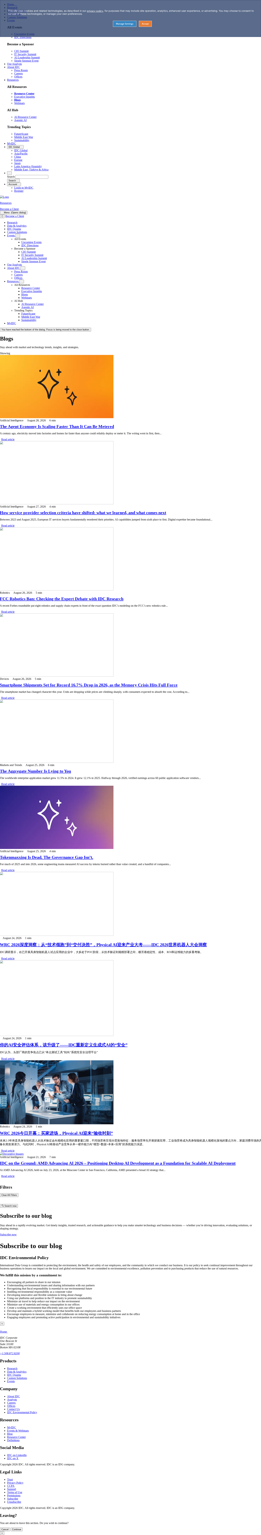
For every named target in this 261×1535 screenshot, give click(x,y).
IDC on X (12, 1458)
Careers (11, 1402)
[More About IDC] (23, 268)
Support (11, 1489)
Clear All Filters (9, 1195)
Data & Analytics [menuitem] (16, 225)
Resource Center (16, 1437)
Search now (10, 1206)
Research (12, 1368)
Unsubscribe (14, 1501)
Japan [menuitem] (17, 163)
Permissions (13, 1495)
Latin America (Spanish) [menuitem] (28, 166)
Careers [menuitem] (18, 73)
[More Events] (17, 236)
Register (18, 190)
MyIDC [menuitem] (11, 143)
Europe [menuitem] (18, 159)
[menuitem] (31, 242)
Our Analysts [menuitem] (14, 63)
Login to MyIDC (23, 187)
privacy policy (95, 10)
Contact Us (13, 1409)
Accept (145, 23)
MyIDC (11, 1427)
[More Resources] (21, 281)
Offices (11, 1405)
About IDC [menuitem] (13, 67)
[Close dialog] (2, 216)
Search (11, 176)
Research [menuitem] (12, 222)
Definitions (13, 1440)
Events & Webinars (18, 1430)
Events (11, 1381)
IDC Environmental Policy (22, 1412)
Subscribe (12, 1498)
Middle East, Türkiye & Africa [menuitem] (31, 169)
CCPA (11, 1485)
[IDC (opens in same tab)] (4, 196)
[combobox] (31, 177)
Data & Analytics (16, 1371)
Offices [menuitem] (18, 76)
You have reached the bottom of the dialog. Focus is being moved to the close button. (45, 329)
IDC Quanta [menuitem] (14, 228)
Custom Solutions (17, 1378)
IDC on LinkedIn (17, 1455)
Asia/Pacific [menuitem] (21, 153)
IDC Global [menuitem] (21, 150)
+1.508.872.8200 (10, 1353)
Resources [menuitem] (13, 79)
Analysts (12, 1399)
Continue (16, 1529)
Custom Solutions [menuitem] (17, 232)
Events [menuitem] (11, 235)
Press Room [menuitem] (21, 70)
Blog (10, 1433)
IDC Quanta (14, 1374)
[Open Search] (9, 173)
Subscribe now (8, 1234)
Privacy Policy (15, 1482)
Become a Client (9, 209)
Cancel (5, 1529)
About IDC (13, 1396)
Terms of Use (14, 1492)
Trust (10, 1479)
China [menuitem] (17, 156)
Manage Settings (124, 23)
